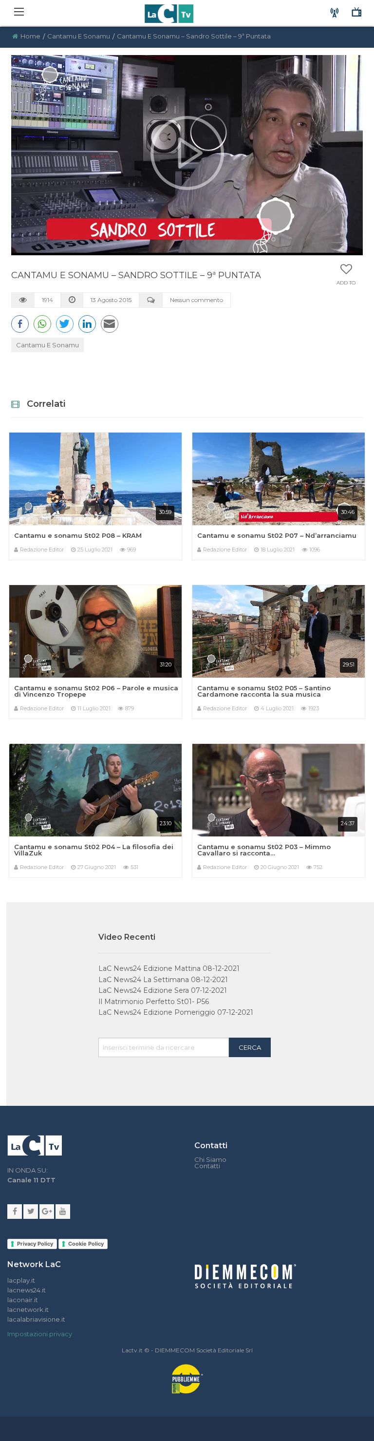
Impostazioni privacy (39, 1334)
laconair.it (22, 1300)
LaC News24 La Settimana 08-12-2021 (163, 979)
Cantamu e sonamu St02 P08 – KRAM (78, 535)
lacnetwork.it (28, 1309)
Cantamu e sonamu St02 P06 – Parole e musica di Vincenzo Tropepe (96, 691)
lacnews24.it (26, 1290)
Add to (346, 283)
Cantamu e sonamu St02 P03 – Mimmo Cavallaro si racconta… (264, 850)
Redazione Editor (42, 549)
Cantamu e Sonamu (78, 36)
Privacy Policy (35, 1243)
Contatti (207, 1166)
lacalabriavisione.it (36, 1319)
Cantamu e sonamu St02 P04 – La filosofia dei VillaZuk (93, 850)
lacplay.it (21, 1280)
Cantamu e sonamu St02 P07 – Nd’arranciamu (276, 535)
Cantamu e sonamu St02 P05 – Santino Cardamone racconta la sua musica (264, 691)
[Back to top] (359, 999)
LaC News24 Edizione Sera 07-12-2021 (162, 990)
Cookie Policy (86, 1243)
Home (30, 36)
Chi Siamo (210, 1160)
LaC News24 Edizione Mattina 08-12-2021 (169, 968)
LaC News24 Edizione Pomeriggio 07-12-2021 (175, 1012)
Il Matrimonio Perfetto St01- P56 (153, 1001)
